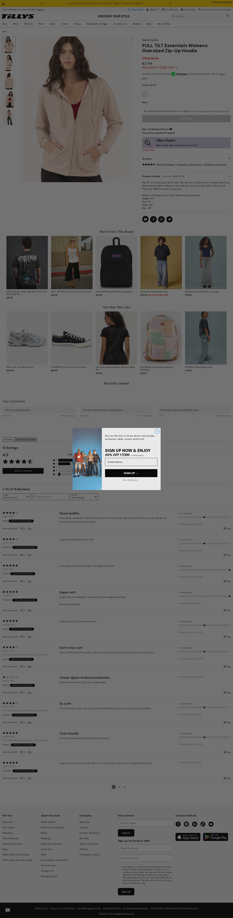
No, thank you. (130, 480)
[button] (229, 260)
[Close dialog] (157, 431)
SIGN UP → (131, 473)
